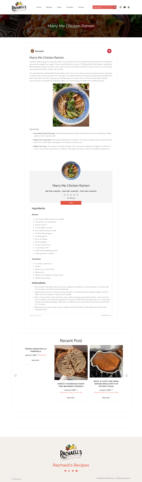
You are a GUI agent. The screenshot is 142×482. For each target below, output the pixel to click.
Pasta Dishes (74, 367)
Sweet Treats (36, 367)
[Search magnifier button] (114, 7)
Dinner (62, 367)
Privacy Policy (17, 479)
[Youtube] (124, 7)
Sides (80, 367)
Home (39, 7)
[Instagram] (120, 7)
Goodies (70, 7)
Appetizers (101, 357)
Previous (15, 375)
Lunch (67, 367)
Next (126, 375)
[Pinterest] (109, 51)
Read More (35, 395)
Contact (81, 7)
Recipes (49, 7)
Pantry (59, 7)
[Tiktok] (128, 7)
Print (71, 203)
